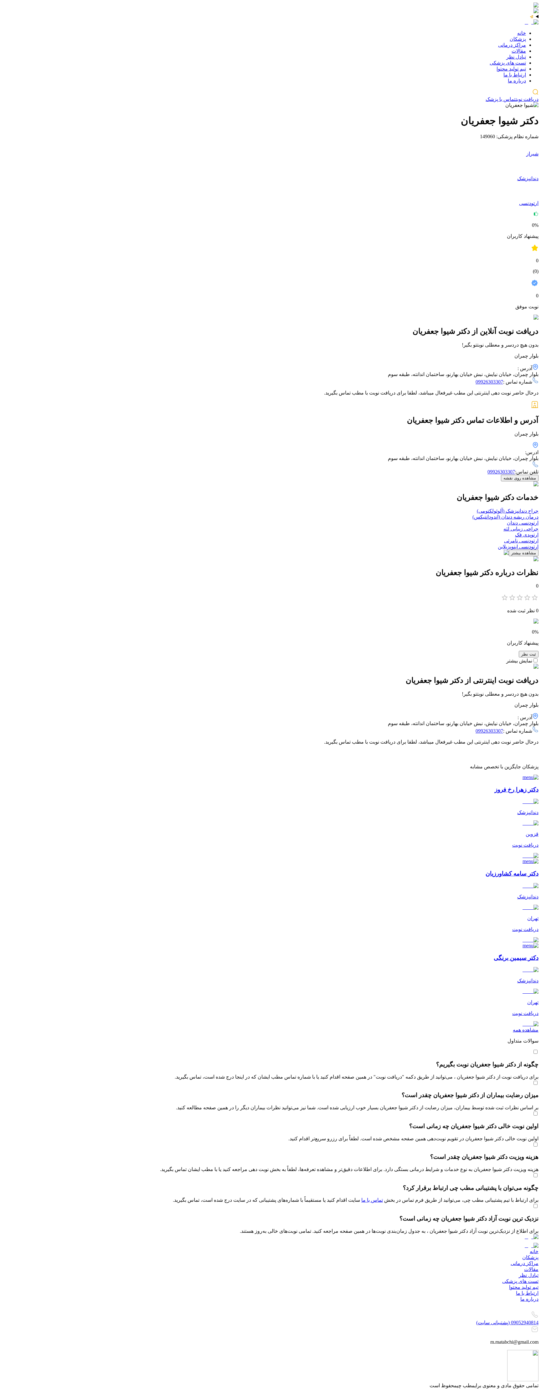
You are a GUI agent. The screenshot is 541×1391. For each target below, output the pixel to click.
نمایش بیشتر (519, 660)
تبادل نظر (516, 57)
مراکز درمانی (512, 45)
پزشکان (518, 39)
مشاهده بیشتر (523, 553)
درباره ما (517, 80)
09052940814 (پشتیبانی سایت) (507, 1322)
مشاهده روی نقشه (519, 478)
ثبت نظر (528, 654)
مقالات (519, 51)
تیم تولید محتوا (511, 68)
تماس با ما (372, 1200)
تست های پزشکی (508, 62)
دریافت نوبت (527, 99)
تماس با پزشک (501, 99)
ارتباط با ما (514, 74)
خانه (521, 33)
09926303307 (489, 381)
